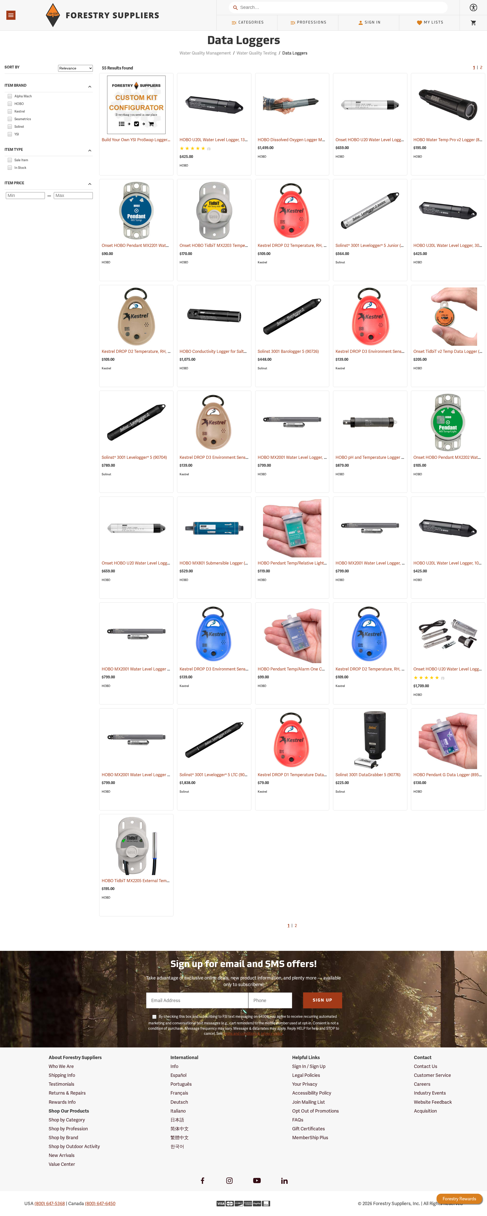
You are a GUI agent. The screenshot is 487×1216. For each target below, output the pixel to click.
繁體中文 (179, 1137)
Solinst (340, 262)
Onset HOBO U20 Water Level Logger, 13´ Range (154, 563)
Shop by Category (67, 1120)
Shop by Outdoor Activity (74, 1146)
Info (174, 1066)
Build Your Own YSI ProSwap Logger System (142, 139)
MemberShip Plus (310, 1137)
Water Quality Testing (256, 53)
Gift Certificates (308, 1129)
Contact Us (425, 1066)
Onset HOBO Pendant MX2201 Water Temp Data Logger (161, 245)
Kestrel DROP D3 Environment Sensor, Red (382, 351)
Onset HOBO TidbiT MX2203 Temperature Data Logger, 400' (242, 245)
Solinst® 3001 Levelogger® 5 (134, 457)
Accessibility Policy (311, 1093)
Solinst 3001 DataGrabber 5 (368, 774)
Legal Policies (306, 1075)
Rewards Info (62, 1102)
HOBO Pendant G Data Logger (449, 774)
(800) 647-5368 (49, 1203)
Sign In (373, 23)
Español (178, 1075)
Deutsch (179, 1102)
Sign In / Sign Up (308, 1066)
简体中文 (179, 1129)
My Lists (434, 23)
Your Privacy (304, 1084)
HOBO (184, 166)
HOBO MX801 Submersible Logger (219, 563)
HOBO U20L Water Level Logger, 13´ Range (227, 139)
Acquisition (425, 1111)
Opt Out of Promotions (315, 1111)
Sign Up (323, 1001)
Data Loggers (243, 41)
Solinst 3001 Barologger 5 (288, 351)
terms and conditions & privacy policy (253, 1033)
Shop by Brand (63, 1137)
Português (181, 1084)
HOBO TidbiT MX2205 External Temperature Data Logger (161, 880)
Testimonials (61, 1084)
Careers (422, 1084)
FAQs (297, 1120)
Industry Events (430, 1093)
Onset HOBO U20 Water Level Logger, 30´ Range (388, 139)
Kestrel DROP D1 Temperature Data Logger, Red (309, 774)
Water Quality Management (205, 53)
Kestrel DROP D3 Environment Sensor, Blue (226, 669)
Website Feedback (433, 1102)
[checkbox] (9, 95)
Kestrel (262, 262)
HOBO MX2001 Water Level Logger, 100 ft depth (309, 457)
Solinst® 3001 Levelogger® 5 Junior (374, 245)
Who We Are (61, 1066)
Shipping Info (62, 1075)
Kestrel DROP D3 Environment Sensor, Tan (226, 457)
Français (179, 1093)
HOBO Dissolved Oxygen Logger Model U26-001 (309, 139)
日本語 (177, 1120)
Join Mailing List (308, 1102)
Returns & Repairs (67, 1093)
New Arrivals (62, 1155)
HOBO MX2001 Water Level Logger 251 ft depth (153, 774)
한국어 (177, 1146)
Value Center (62, 1164)
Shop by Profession (68, 1129)
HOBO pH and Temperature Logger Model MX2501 (390, 457)
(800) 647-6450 (100, 1203)
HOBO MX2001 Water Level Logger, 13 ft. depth (386, 563)
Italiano (178, 1111)
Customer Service (432, 1075)
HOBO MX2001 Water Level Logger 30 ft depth (152, 669)
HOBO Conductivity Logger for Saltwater (224, 351)
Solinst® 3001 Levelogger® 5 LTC (216, 774)
